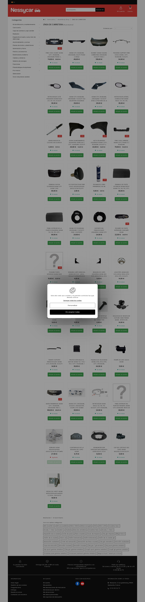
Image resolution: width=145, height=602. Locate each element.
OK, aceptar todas (72, 312)
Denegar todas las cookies (72, 300)
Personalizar (72, 305)
